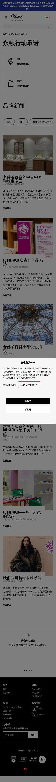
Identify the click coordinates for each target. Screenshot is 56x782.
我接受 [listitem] (28, 401)
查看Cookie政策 (9, 384)
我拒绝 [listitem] (28, 409)
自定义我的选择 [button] (29, 384)
